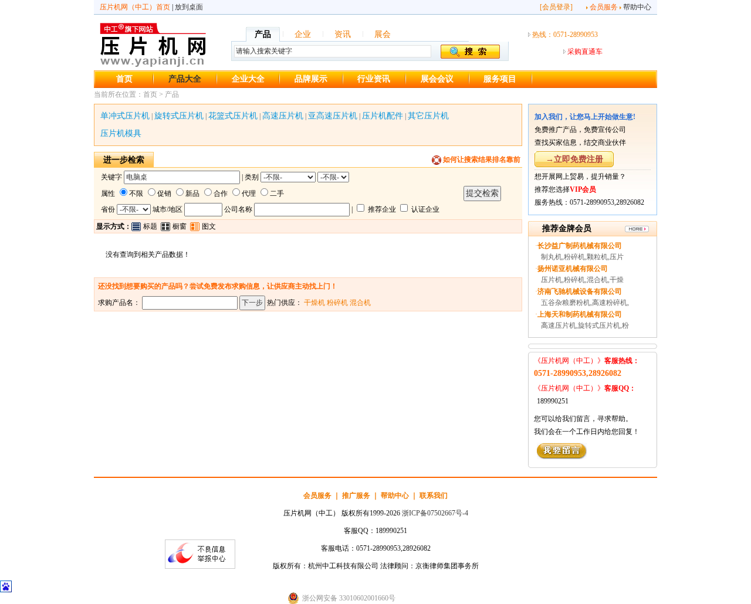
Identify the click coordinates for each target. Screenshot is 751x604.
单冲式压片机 (125, 115)
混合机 (360, 302)
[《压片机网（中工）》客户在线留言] (562, 457)
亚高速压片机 (332, 115)
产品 (263, 34)
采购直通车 (585, 51)
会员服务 (604, 7)
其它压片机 (428, 115)
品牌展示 (311, 78)
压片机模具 (120, 133)
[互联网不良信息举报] (200, 566)
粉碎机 (337, 302)
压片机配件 (382, 115)
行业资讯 (373, 78)
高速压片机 (282, 115)
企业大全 (248, 78)
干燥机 (314, 302)
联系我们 (434, 495)
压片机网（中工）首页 (135, 7)
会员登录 (556, 7)
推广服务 (356, 495)
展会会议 (437, 78)
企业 (303, 34)
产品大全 (184, 78)
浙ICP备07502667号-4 (435, 513)
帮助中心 (637, 7)
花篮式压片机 (233, 115)
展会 (382, 34)
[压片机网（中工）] (153, 65)
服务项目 (499, 78)
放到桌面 (189, 7)
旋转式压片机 (179, 115)
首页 (124, 78)
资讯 (342, 34)
